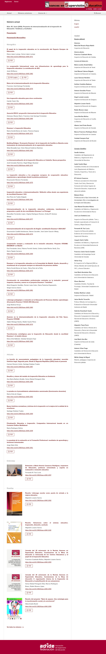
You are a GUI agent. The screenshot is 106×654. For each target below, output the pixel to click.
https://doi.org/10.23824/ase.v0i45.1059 (20, 414)
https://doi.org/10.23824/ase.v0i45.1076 (20, 89)
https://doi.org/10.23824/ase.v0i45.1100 (38, 530)
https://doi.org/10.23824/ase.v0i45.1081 (20, 290)
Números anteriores (25, 13)
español (76, 27)
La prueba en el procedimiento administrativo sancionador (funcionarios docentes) (36, 391)
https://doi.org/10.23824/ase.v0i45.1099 (38, 606)
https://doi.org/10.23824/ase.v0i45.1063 (20, 103)
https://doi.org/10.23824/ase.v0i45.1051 (20, 447)
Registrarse (8, 1)
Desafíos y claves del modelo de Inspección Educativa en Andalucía (31, 376)
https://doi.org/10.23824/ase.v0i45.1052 (20, 397)
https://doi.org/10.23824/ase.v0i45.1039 (20, 431)
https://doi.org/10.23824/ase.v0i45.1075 (20, 182)
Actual (9, 13)
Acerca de (42, 13)
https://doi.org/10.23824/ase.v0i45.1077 (20, 219)
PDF (11, 60)
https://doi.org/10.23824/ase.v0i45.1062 (20, 150)
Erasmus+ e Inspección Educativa (19, 128)
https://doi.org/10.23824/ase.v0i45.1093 (38, 562)
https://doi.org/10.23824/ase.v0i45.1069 (20, 254)
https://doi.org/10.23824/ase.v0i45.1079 (20, 165)
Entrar (16, 1)
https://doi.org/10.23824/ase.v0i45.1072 (20, 133)
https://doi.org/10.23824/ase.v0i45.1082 (20, 73)
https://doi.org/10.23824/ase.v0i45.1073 (20, 271)
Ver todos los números (14, 627)
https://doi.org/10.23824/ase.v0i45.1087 (20, 367)
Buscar (98, 13)
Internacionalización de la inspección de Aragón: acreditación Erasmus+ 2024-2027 (36, 229)
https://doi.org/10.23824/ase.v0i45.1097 (38, 475)
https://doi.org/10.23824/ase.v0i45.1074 (20, 234)
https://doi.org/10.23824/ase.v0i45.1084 (20, 118)
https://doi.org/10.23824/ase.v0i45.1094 (38, 589)
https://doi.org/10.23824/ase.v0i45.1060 (20, 341)
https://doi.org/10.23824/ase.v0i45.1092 (38, 500)
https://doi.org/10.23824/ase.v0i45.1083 (20, 307)
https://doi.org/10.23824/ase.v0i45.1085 (20, 381)
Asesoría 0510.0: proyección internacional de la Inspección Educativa (31, 113)
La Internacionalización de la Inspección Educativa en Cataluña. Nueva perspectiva (36, 160)
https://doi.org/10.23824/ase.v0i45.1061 (20, 199)
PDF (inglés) (14, 77)
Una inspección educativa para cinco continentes (24, 98)
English (76, 24)
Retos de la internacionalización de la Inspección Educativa (28, 83)
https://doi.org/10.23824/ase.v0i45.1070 (20, 324)
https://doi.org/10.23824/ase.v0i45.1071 (20, 56)
